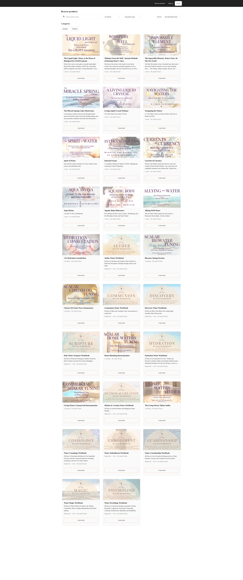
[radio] (65, 29)
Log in (178, 3)
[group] (113, 29)
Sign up (170, 3)
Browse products (160, 3)
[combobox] (112, 17)
